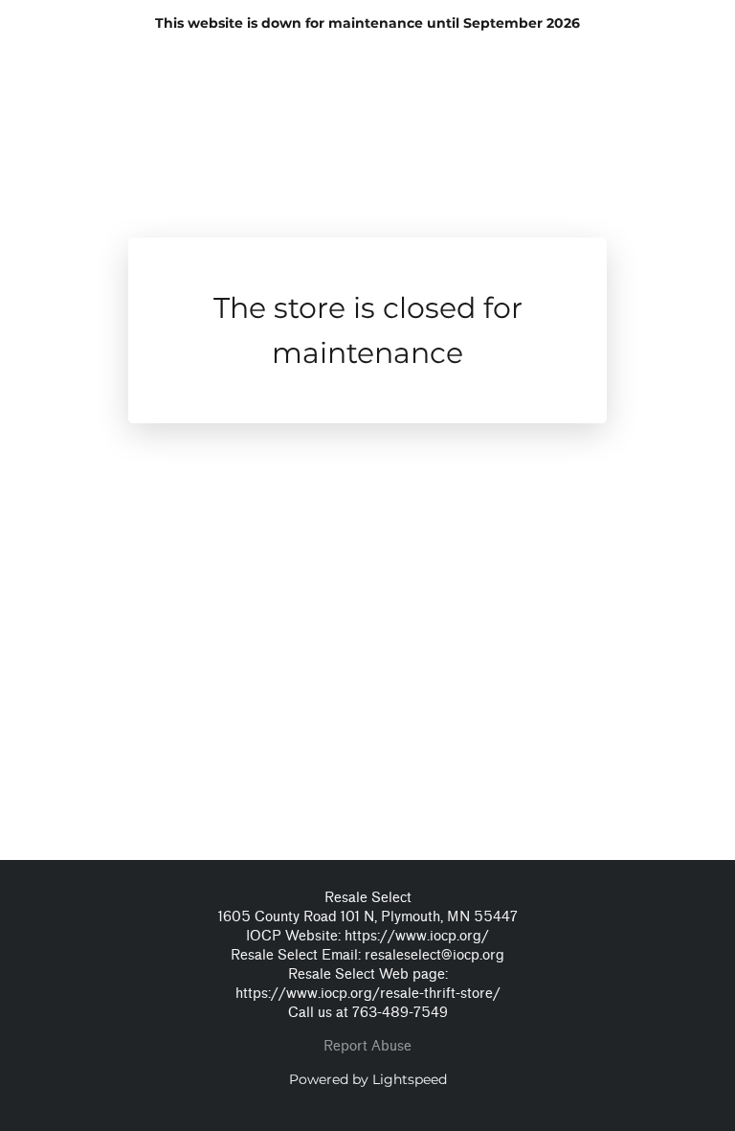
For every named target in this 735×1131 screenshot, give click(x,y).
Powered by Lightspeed (368, 1079)
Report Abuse (367, 1046)
